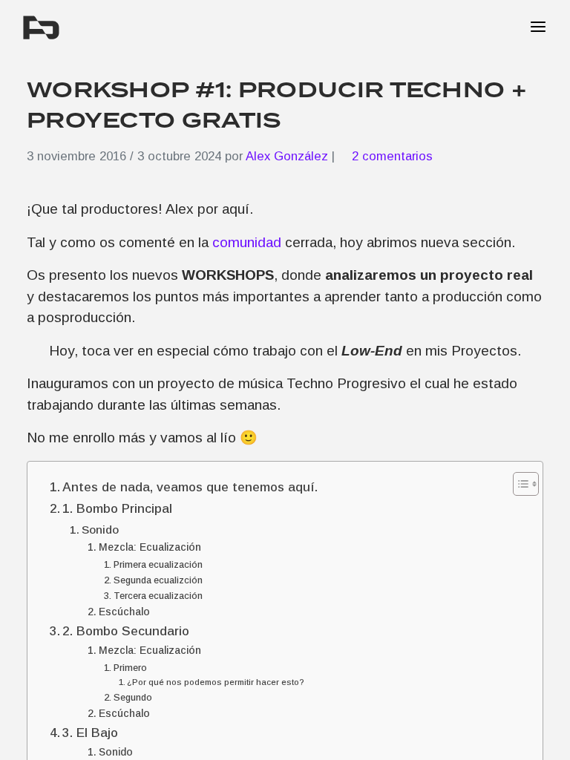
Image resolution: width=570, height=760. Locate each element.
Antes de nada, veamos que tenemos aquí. (190, 486)
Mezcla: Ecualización (150, 547)
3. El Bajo (90, 732)
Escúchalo (124, 612)
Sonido (100, 529)
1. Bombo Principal (117, 508)
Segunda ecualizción (158, 580)
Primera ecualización (158, 565)
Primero (130, 668)
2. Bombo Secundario (125, 630)
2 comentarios (392, 156)
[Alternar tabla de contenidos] (518, 484)
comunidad (246, 242)
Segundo (133, 697)
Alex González (287, 156)
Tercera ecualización (158, 596)
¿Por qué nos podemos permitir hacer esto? (215, 682)
